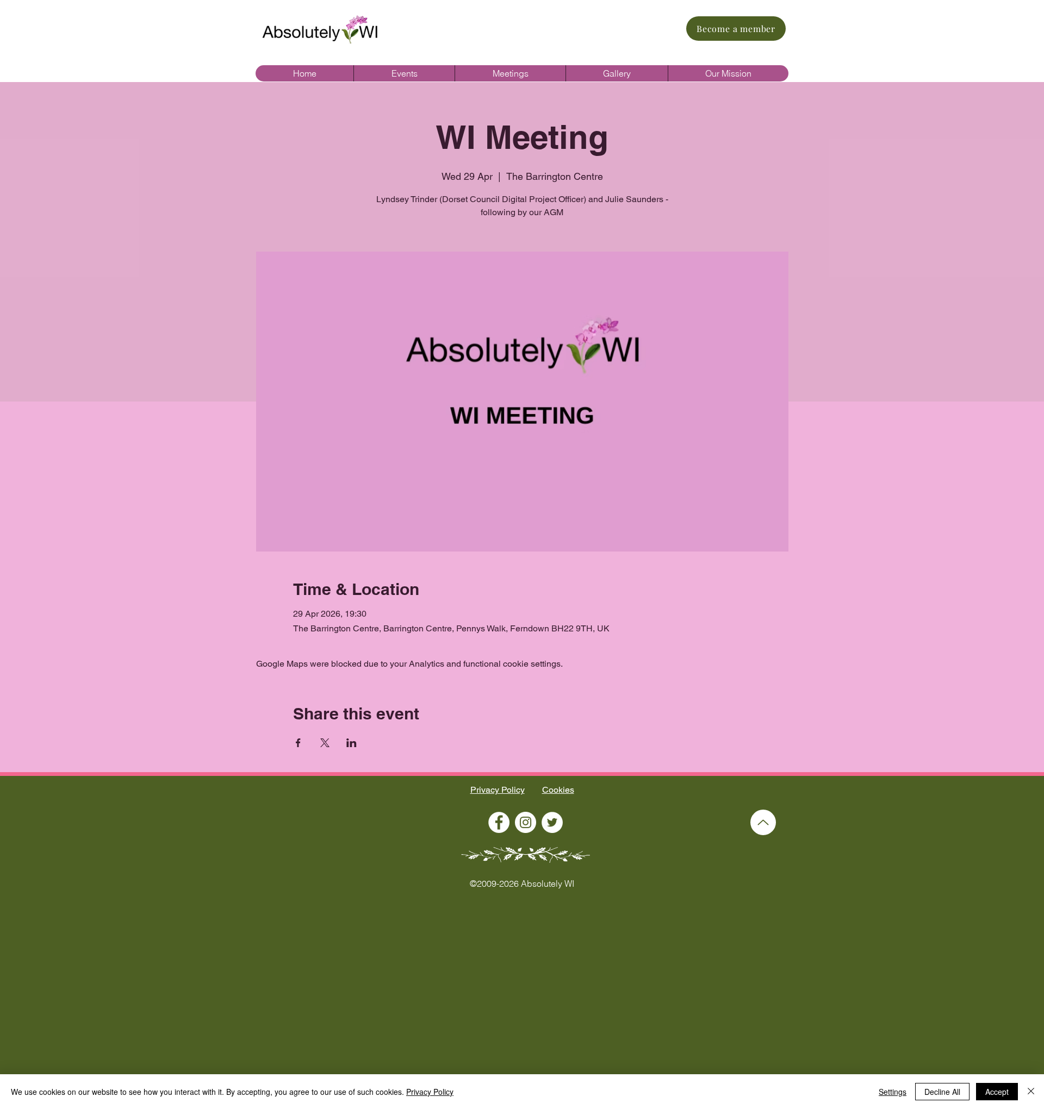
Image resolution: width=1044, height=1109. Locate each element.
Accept (997, 1091)
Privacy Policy (497, 790)
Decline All (942, 1091)
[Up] (763, 822)
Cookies (558, 790)
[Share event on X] (325, 742)
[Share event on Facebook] (298, 742)
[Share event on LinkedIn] (351, 742)
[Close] (1030, 1091)
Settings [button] (892, 1091)
